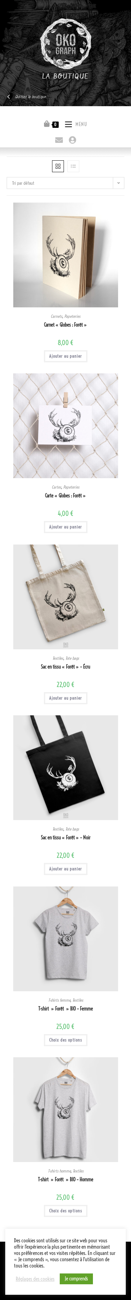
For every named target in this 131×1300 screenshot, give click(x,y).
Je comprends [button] (76, 1279)
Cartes (56, 487)
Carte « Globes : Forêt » (65, 495)
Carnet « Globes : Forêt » (65, 325)
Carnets (56, 316)
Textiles (57, 658)
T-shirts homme (59, 1171)
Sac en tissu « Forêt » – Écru (65, 667)
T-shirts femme (59, 1000)
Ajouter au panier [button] (65, 356)
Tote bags (72, 658)
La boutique (65, 76)
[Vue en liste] (73, 166)
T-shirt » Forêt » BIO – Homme (65, 1179)
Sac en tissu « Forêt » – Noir (65, 837)
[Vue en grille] (58, 166)
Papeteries (72, 316)
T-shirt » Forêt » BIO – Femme (65, 1009)
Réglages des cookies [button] (35, 1279)
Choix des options (65, 1040)
